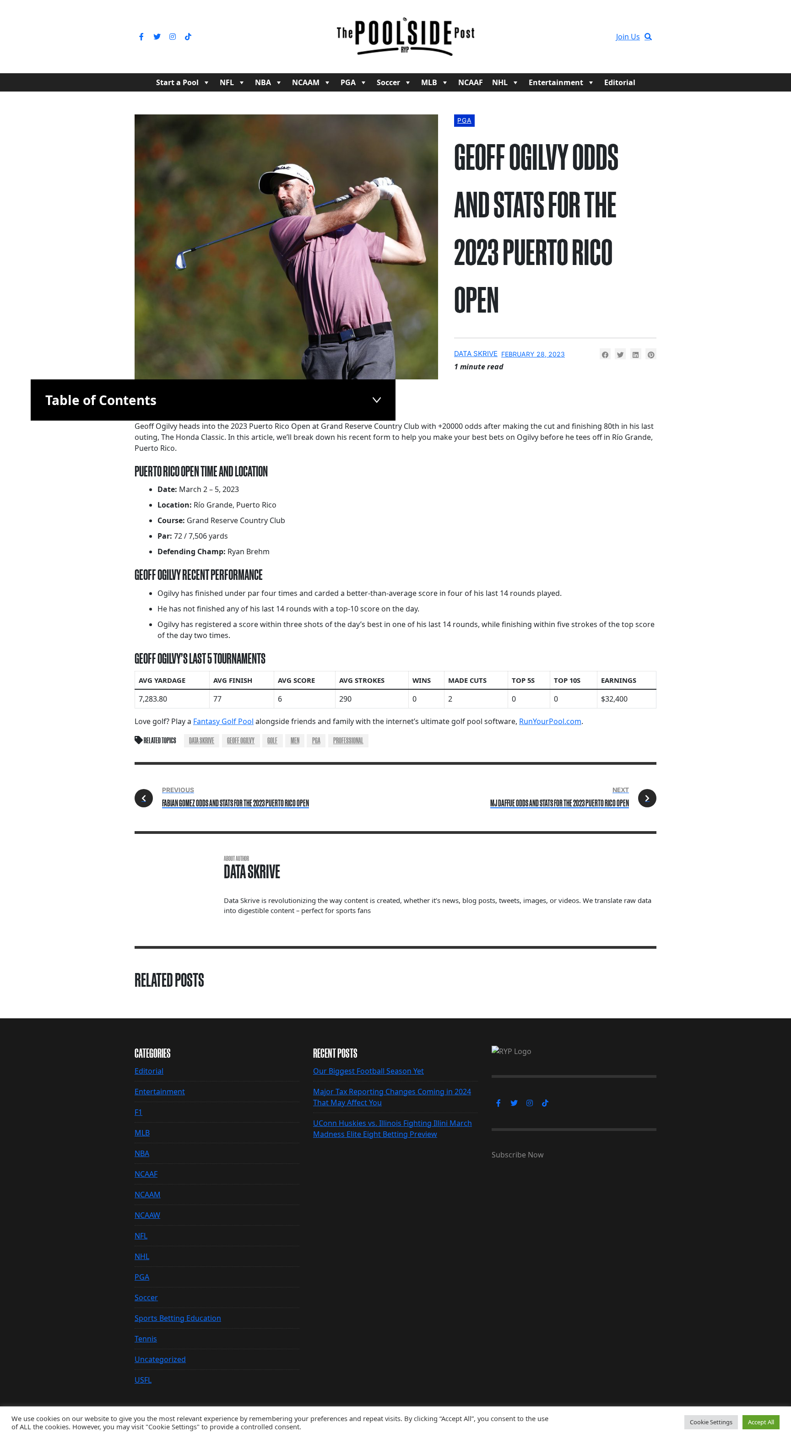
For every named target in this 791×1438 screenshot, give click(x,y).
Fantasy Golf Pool (223, 721)
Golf (272, 740)
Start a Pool (177, 82)
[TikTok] (188, 36)
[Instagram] (172, 36)
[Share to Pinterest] (650, 353)
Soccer (388, 82)
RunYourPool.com (550, 721)
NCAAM (306, 82)
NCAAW (147, 1215)
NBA (263, 82)
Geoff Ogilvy (241, 740)
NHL (500, 82)
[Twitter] (157, 36)
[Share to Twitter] (620, 353)
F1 (138, 1112)
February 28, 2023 (533, 354)
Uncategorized (160, 1359)
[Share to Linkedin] (635, 353)
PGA (348, 82)
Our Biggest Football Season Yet (368, 1071)
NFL (227, 82)
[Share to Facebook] (605, 353)
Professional (348, 740)
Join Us (628, 37)
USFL (143, 1380)
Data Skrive (476, 353)
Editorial (619, 82)
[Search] (648, 36)
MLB (429, 82)
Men (295, 740)
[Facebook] (141, 36)
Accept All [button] (761, 1422)
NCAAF (470, 82)
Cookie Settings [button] (711, 1422)
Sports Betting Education (178, 1318)
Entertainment (556, 82)
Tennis (146, 1339)
